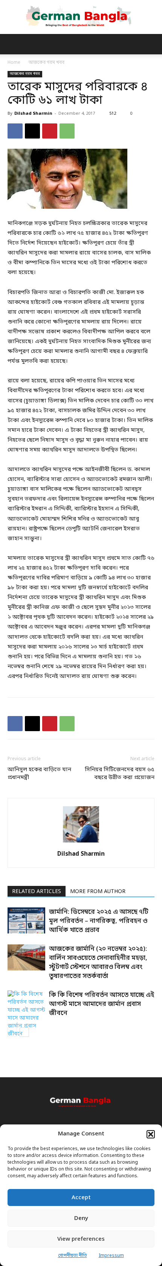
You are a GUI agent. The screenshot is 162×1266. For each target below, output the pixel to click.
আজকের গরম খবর (46, 63)
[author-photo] (81, 843)
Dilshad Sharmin (33, 113)
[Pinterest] (49, 131)
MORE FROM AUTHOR (97, 891)
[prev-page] (12, 1032)
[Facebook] (15, 131)
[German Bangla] (81, 16)
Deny (81, 1218)
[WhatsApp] (67, 131)
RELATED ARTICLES (36, 891)
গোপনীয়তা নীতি (72, 1256)
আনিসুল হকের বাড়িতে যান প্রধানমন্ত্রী (39, 773)
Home (14, 63)
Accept (81, 1197)
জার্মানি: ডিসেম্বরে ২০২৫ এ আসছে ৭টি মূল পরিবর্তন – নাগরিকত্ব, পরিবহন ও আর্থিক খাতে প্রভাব (98, 921)
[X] (32, 131)
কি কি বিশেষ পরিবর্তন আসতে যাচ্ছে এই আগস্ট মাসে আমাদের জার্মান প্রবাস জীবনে (101, 1004)
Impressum (111, 1256)
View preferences (81, 1239)
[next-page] (24, 1032)
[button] (150, 1134)
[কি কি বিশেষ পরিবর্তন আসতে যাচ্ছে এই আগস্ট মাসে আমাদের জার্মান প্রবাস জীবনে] (26, 1014)
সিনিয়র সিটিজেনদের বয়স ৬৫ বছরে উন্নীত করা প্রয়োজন (119, 773)
